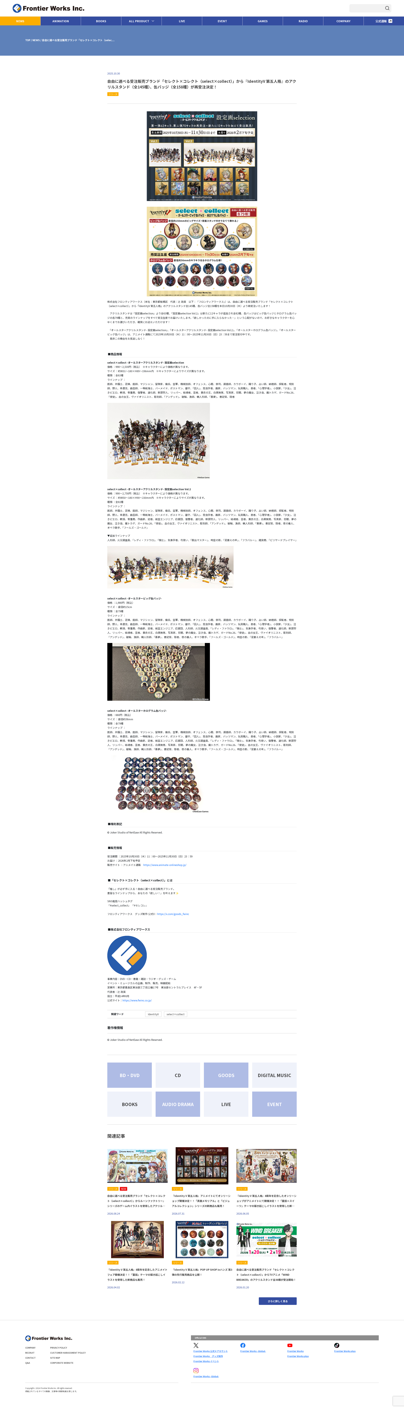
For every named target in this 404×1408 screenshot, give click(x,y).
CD (178, 1075)
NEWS (20, 21)
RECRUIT (30, 1352)
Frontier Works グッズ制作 (208, 1356)
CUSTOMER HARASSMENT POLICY (68, 1352)
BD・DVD (130, 1075)
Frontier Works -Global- (253, 1351)
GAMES (263, 21)
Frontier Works (295, 1351)
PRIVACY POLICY (58, 1347)
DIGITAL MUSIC (274, 1075)
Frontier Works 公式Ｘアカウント (210, 1351)
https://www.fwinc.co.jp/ (137, 1000)
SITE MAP (55, 1357)
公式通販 (381, 21)
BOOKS (101, 21)
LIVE (182, 21)
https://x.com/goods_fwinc (173, 914)
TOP (27, 40)
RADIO (303, 21)
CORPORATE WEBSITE (61, 1362)
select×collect (175, 1014)
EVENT (222, 21)
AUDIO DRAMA (178, 1104)
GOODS (226, 1075)
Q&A (27, 1362)
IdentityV (153, 1014)
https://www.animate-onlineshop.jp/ (164, 865)
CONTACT (30, 1357)
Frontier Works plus (298, 1356)
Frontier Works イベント (206, 1361)
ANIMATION (60, 21)
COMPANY (343, 21)
